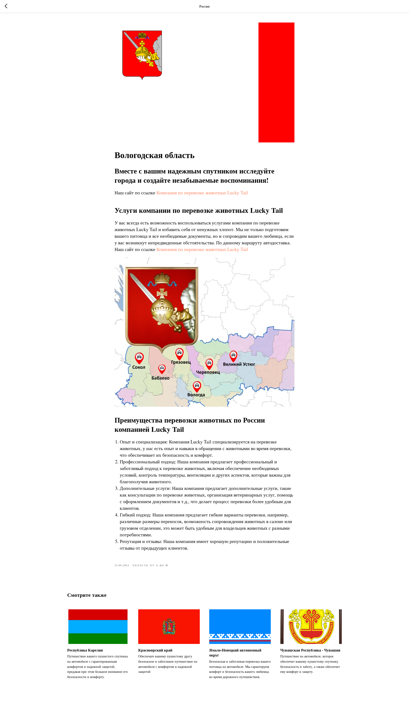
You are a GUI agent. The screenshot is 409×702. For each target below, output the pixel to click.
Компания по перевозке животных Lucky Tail (202, 192)
